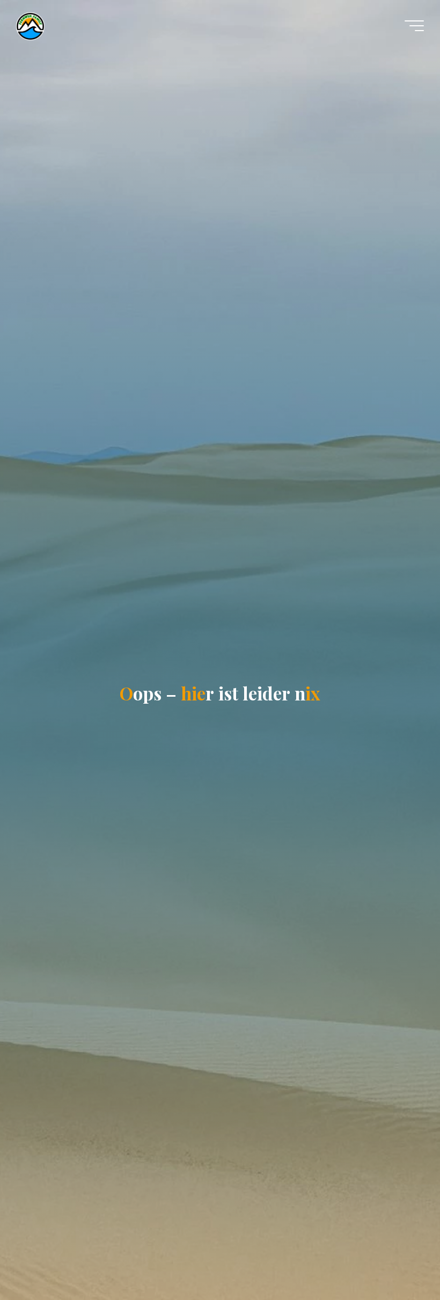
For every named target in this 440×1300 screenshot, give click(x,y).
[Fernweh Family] (30, 25)
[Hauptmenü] (414, 25)
